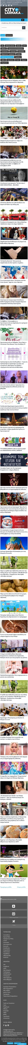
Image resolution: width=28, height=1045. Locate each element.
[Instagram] (9, 5)
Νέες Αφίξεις (6, 990)
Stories (18, 45)
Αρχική (2, 35)
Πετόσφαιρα (6, 976)
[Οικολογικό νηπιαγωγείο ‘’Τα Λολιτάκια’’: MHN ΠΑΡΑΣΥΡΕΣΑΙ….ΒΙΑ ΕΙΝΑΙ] (14, 175)
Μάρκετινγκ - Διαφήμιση (8, 54)
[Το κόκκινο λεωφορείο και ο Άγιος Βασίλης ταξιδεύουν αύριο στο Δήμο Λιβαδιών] (14, 214)
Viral (24, 45)
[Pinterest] (12, 5)
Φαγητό (24, 60)
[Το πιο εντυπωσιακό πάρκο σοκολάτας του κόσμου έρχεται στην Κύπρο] (14, 626)
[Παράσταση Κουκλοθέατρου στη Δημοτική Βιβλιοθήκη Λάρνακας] (14, 233)
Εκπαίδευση (6, 948)
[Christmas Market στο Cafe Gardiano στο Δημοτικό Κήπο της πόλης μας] (14, 194)
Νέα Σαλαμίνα (7, 970)
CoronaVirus (6, 935)
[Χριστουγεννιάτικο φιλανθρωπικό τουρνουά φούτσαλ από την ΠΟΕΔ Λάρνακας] (14, 113)
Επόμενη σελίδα (21, 887)
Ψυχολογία (4, 63)
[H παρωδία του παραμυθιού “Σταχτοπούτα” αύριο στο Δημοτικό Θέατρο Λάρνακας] (14, 768)
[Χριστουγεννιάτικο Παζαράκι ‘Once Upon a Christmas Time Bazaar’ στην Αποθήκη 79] (14, 334)
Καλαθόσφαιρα (7, 974)
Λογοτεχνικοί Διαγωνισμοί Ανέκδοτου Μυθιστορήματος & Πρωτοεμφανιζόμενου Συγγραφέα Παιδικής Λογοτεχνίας (13, 301)
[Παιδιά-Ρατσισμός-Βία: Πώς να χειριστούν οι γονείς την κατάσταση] (14, 667)
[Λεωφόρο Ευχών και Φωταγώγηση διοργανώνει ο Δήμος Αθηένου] (14, 460)
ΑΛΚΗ (4, 968)
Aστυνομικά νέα (7, 944)
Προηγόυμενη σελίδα (5, 887)
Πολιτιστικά (6, 952)
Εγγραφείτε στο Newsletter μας (14, 2)
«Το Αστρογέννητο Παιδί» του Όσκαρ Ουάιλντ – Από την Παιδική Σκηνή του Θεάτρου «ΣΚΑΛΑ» (12, 797)
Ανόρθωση (6, 966)
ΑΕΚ (4, 964)
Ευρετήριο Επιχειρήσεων (9, 986)
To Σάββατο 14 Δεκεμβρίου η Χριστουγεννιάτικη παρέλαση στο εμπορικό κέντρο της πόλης (13, 323)
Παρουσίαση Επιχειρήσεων (10, 996)
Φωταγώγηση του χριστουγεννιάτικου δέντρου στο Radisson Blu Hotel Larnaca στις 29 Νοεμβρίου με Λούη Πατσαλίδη (13, 531)
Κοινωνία (5, 946)
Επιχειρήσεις (6, 950)
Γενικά (5, 940)
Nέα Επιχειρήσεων (8, 988)
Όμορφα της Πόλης (8, 938)
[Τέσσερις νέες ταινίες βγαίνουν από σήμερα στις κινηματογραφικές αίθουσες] (14, 748)
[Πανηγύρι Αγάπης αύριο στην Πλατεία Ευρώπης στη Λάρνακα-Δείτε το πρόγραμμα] (14, 607)
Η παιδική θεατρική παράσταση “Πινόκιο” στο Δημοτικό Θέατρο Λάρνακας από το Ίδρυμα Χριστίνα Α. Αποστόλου (13, 880)
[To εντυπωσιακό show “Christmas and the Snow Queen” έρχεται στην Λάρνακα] (14, 272)
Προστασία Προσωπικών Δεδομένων (12, 1032)
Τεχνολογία (10, 60)
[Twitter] (4, 5)
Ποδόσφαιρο (6, 972)
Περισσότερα (9, 35)
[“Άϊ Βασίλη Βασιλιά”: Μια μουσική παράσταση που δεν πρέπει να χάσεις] (14, 252)
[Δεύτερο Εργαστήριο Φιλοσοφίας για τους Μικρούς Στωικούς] (14, 543)
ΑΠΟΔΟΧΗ (10, 1043)
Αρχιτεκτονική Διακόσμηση (16, 48)
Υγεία (17, 60)
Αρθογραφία (4, 4)
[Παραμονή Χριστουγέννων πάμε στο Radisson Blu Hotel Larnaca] (14, 132)
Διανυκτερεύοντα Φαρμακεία (14, 1)
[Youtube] (7, 5)
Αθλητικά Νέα (7, 955)
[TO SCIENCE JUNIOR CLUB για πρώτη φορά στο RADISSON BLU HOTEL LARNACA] (14, 440)
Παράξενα (17, 57)
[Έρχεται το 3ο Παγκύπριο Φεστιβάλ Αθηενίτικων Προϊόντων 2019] (14, 831)
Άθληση (4, 48)
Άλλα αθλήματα (7, 979)
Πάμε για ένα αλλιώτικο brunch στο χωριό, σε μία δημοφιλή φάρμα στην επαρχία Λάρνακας (13, 595)
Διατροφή (13, 51)
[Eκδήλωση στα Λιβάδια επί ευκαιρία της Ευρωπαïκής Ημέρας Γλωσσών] (14, 851)
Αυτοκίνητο (5, 51)
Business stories (10, 45)
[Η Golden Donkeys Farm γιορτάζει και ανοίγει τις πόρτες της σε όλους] (14, 729)
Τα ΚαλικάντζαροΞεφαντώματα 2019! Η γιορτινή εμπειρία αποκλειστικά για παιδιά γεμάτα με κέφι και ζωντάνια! (13, 408)
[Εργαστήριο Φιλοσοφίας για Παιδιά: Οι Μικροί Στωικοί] (14, 709)
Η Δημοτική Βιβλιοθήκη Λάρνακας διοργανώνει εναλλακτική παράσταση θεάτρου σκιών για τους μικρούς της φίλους (13, 655)
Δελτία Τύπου (6, 992)
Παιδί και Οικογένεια (7, 57)
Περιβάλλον (6, 953)
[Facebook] (1, 5)
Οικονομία (6, 942)
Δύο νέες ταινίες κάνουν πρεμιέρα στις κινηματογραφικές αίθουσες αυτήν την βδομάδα (12, 386)
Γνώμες (9, 4)
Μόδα (18, 54)
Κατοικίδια (21, 51)
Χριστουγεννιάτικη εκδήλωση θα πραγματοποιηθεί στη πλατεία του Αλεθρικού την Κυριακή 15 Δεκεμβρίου (12, 101)
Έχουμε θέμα (6, 937)
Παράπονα (3, 1)
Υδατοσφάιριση (7, 977)
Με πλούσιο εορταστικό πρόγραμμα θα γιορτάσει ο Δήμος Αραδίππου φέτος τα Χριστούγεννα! (12, 429)
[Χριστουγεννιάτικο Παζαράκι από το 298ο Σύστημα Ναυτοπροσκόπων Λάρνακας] (14, 72)
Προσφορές (6, 994)
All (2, 45)
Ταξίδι (3, 60)
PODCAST (5, 957)
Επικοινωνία (15, 4)
